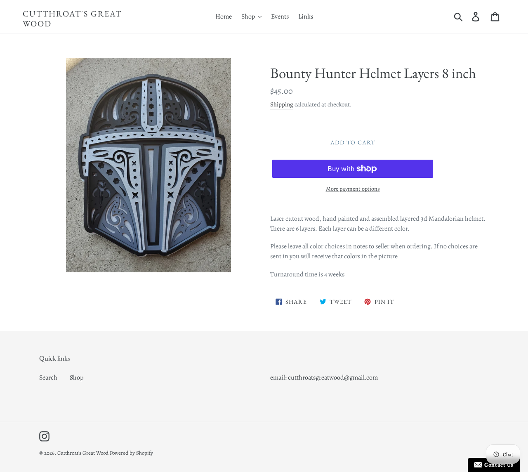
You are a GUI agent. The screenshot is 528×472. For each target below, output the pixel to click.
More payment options (353, 189)
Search (48, 377)
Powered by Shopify (131, 452)
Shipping (281, 104)
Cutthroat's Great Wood (72, 18)
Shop (76, 377)
